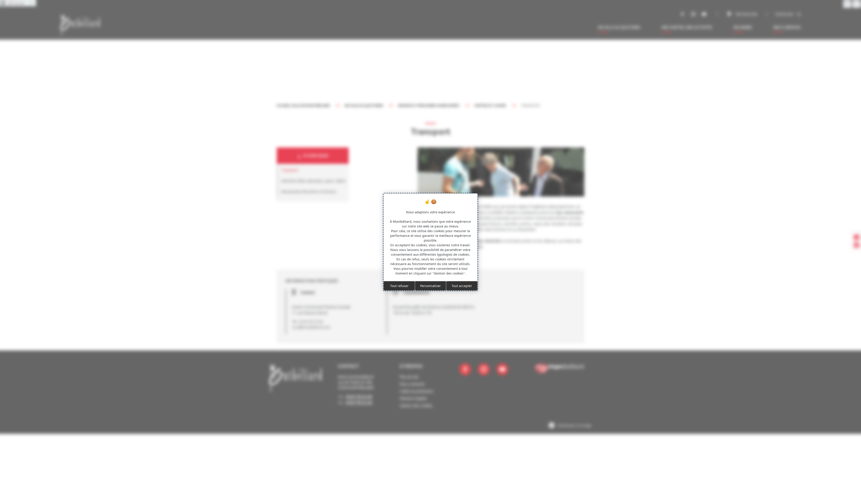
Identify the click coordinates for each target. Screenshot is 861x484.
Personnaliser (430, 286)
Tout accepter (462, 286)
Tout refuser (399, 286)
